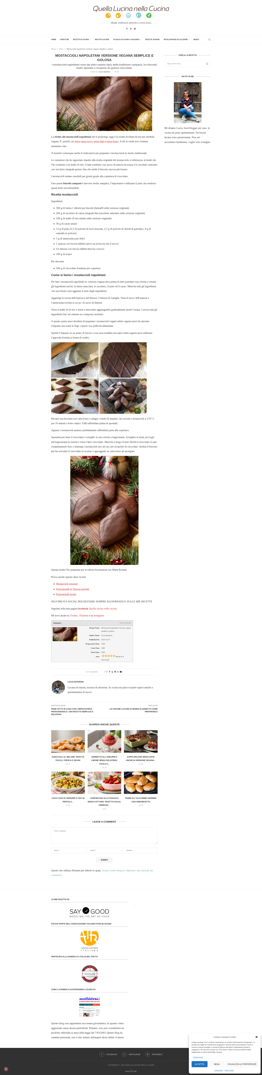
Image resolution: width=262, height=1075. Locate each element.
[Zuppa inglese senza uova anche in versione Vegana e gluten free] (141, 741)
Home (53, 39)
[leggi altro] (187, 102)
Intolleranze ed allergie (176, 39)
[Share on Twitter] (112, 672)
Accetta (199, 1064)
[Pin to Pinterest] (115, 672)
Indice (196, 39)
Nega (217, 1064)
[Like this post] (107, 672)
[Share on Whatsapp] (118, 672)
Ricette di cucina (81, 39)
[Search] (209, 39)
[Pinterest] (135, 29)
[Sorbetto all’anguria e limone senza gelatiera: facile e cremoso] (104, 741)
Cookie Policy (218, 1070)
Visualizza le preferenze (242, 1064)
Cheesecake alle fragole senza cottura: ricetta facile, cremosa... (104, 801)
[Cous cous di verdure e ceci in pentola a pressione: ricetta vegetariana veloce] (68, 783)
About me (64, 39)
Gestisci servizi (198, 1057)
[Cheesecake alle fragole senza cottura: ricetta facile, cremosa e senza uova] (104, 783)
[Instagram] (131, 29)
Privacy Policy (229, 1070)
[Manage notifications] (6, 1069)
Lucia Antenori (104, 72)
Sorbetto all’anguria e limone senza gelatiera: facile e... (104, 760)
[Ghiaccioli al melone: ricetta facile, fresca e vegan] (68, 741)
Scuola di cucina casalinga (126, 39)
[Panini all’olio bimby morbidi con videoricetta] (141, 783)
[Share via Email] (121, 672)
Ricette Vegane (152, 39)
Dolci (61, 49)
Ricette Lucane (102, 39)
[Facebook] (126, 29)
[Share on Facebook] (109, 672)
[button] (256, 1037)
